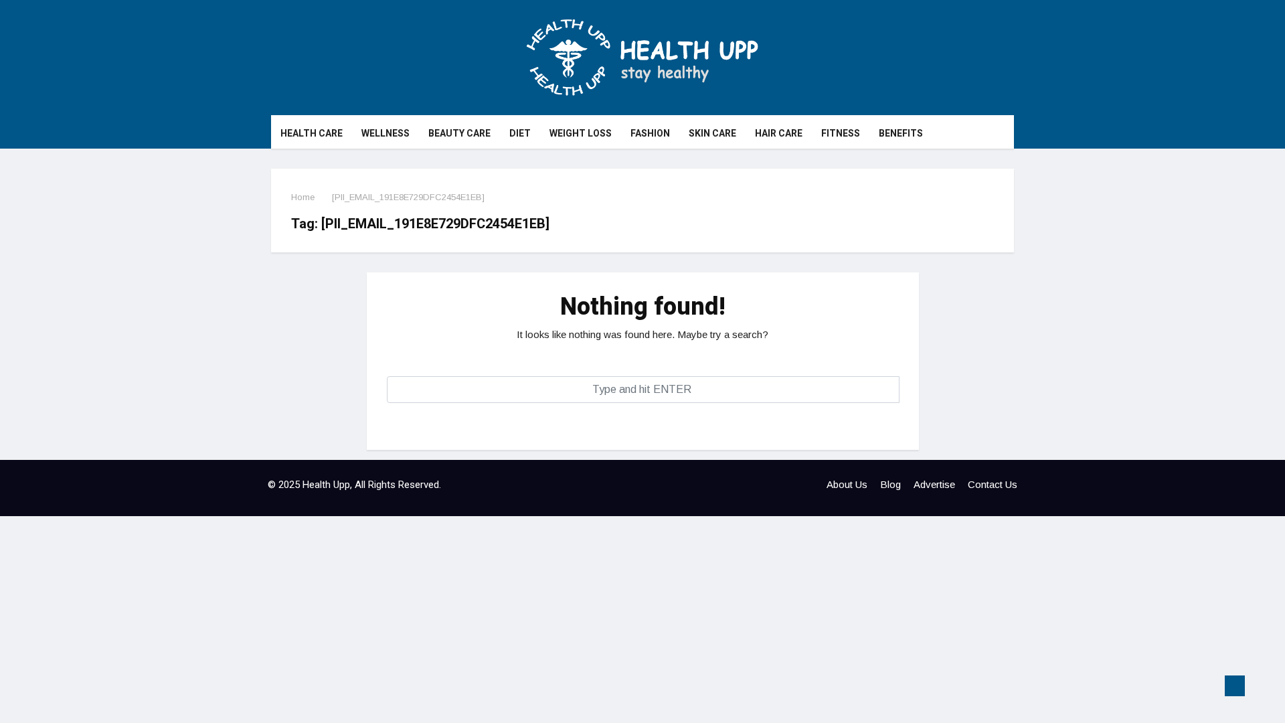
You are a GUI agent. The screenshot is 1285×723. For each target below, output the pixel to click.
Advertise (934, 484)
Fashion (650, 134)
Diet (520, 134)
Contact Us (992, 484)
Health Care (311, 134)
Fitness (840, 134)
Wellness (385, 134)
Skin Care (712, 134)
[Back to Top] (1235, 686)
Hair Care (778, 134)
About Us (847, 484)
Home (303, 197)
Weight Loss (580, 134)
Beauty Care (459, 134)
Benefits (901, 134)
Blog (890, 484)
